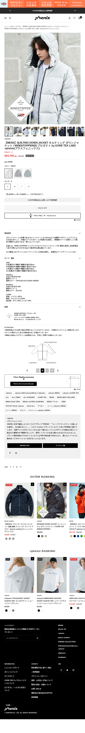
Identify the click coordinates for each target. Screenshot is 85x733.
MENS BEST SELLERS (66, 397)
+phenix (7, 139)
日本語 (8, 705)
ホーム (6, 26)
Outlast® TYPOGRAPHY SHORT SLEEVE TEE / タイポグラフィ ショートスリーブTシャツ (18, 600)
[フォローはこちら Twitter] (67, 670)
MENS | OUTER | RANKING (33, 402)
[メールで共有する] (20, 467)
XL (29, 186)
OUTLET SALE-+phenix (15, 406)
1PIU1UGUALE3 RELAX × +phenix (68, 647)
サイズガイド (9, 676)
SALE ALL (31, 406)
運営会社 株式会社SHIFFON (41, 693)
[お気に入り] (74, 18)
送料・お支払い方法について (42, 680)
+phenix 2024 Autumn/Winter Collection (30, 393)
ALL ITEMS (16, 397)
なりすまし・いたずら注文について (15, 688)
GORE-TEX (42, 397)
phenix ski (62, 629)
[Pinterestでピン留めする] (13, 467)
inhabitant (62, 657)
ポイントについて (11, 672)
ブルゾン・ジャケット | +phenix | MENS (35, 410)
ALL (7, 397)
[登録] (37, 638)
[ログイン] (70, 18)
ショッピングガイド (11, 668)
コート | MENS (11, 410)
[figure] (27, 370)
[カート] (79, 18)
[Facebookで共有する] (10, 467)
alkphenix (62, 653)
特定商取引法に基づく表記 (41, 668)
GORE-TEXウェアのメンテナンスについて (15, 681)
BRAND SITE (24, 445)
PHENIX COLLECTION (67, 642)
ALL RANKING (29, 397)
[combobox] (42, 370)
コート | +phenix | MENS (56, 406)
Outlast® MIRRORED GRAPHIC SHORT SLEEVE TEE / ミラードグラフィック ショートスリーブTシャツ (51, 600)
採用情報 (34, 697)
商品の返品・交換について (41, 684)
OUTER (18, 26)
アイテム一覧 (60, 445)
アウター (41, 406)
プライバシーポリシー (39, 676)
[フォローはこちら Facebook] (10, 453)
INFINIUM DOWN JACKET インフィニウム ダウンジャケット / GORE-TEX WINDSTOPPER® (51, 526)
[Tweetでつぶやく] (17, 467)
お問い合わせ (36, 689)
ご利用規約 (35, 672)
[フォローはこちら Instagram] (16, 453)
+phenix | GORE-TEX (71, 393)
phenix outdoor (9, 521)
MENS (12, 26)
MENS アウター (53, 402)
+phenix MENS (54, 393)
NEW (64, 402)
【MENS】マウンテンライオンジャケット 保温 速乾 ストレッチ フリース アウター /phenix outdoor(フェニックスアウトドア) (18, 528)
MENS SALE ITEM (13, 402)
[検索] (10, 18)
